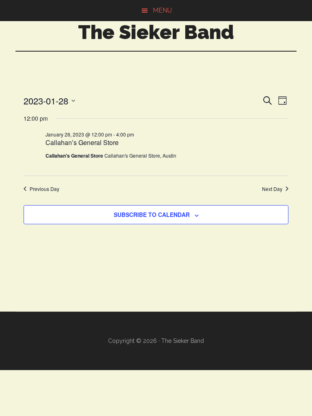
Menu (162, 10)
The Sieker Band (156, 32)
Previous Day (44, 189)
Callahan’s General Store (82, 142)
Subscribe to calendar (152, 214)
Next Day (272, 189)
